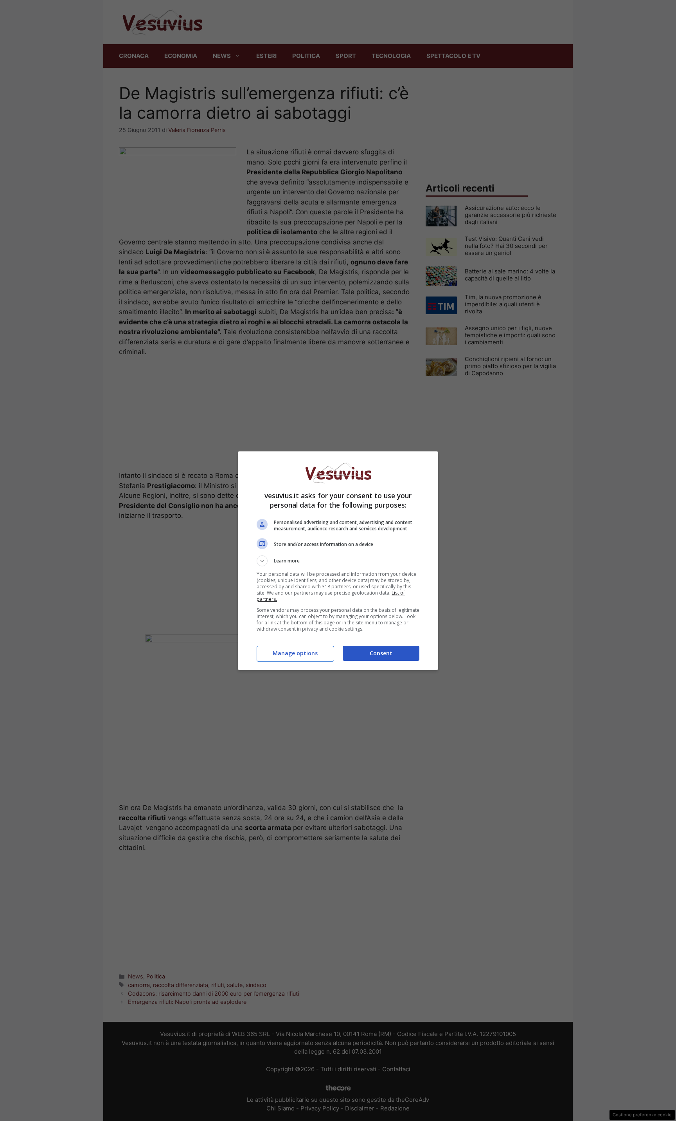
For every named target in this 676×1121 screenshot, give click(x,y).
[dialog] (338, 560)
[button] (338, 560)
